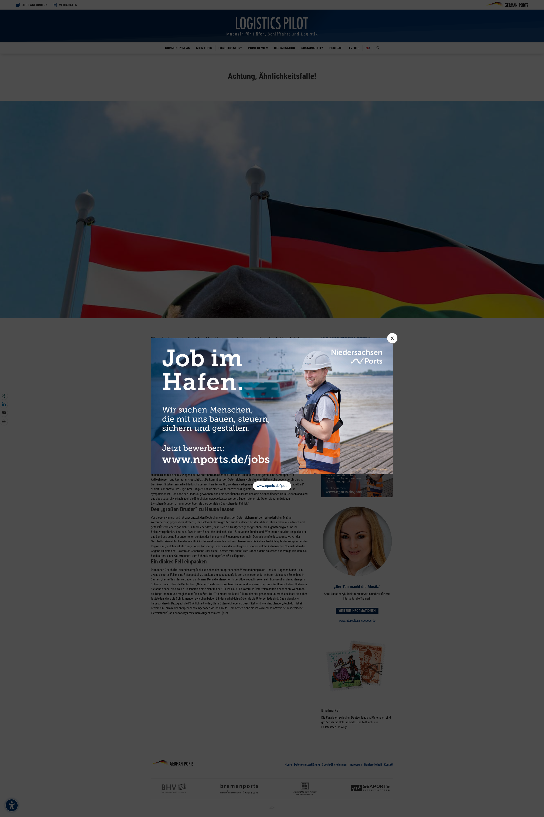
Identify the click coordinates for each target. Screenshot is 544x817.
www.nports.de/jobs (272, 485)
